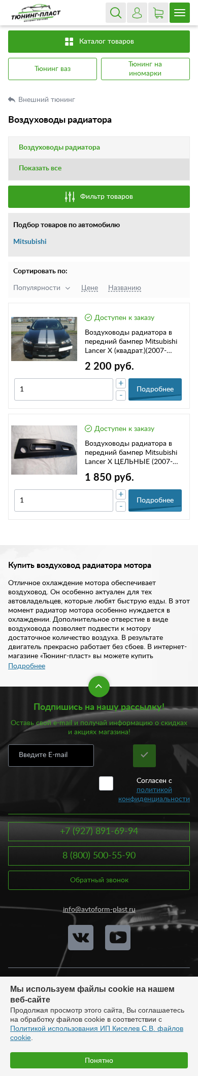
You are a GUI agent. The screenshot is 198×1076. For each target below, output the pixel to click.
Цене (89, 288)
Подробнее (26, 666)
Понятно (99, 1060)
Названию (124, 288)
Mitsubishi (30, 241)
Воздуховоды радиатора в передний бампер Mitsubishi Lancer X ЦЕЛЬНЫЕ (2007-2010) (131, 453)
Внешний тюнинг (47, 99)
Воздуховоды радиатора (59, 147)
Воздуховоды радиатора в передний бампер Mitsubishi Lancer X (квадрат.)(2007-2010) (131, 342)
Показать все (40, 168)
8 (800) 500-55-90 (99, 855)
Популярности (36, 288)
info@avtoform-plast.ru (99, 909)
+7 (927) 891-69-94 (99, 831)
